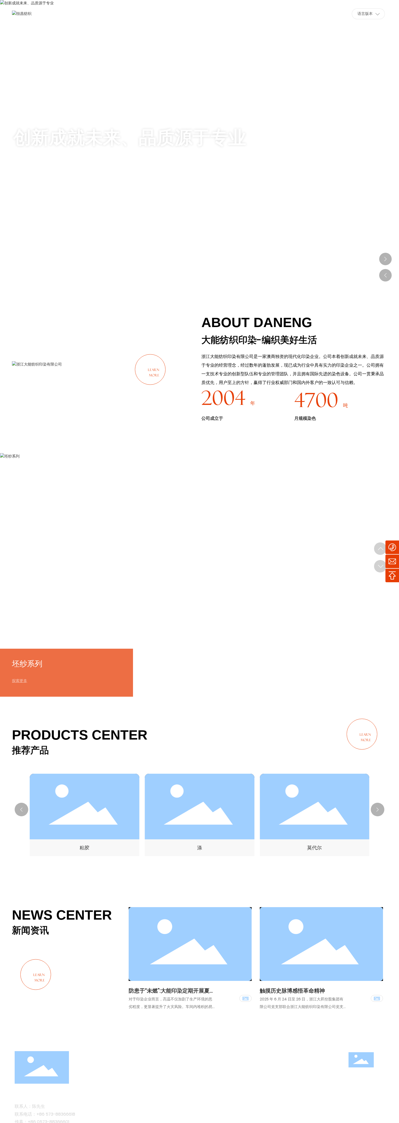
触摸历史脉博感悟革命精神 (292, 990)
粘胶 (84, 847)
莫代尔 (314, 847)
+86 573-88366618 (55, 1114)
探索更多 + (34, 566)
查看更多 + (37, 175)
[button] (385, 82)
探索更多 (19, 680)
